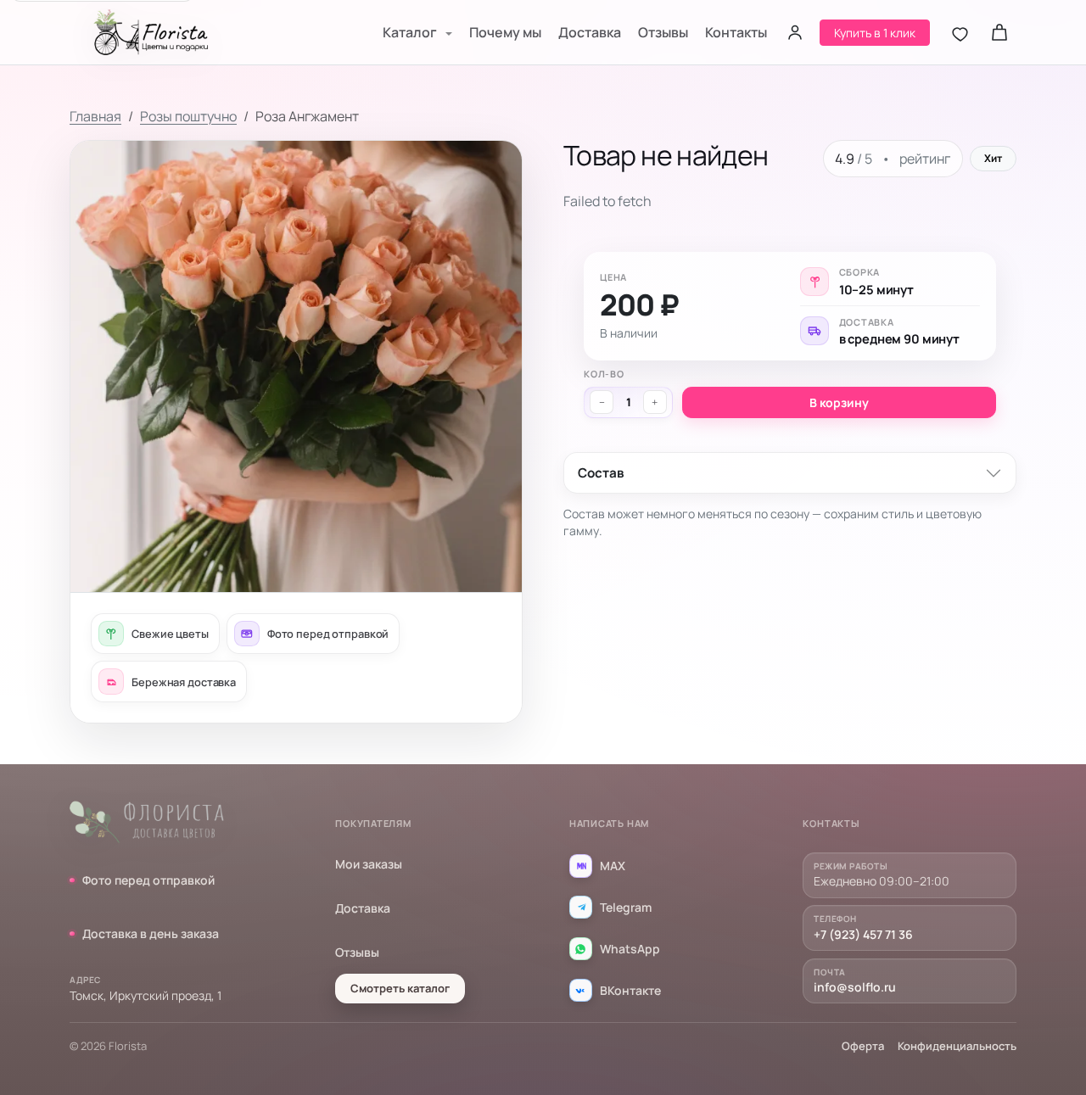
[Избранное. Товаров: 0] (960, 32)
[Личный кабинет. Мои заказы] (795, 32)
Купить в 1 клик (874, 33)
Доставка (589, 32)
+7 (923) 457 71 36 (863, 934)
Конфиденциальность (957, 1045)
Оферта (863, 1045)
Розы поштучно (188, 116)
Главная (95, 116)
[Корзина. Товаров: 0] (999, 32)
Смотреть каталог (400, 988)
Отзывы (663, 32)
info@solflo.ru (855, 987)
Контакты (736, 32)
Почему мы (505, 32)
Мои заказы (368, 864)
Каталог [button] (411, 32)
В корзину (839, 402)
